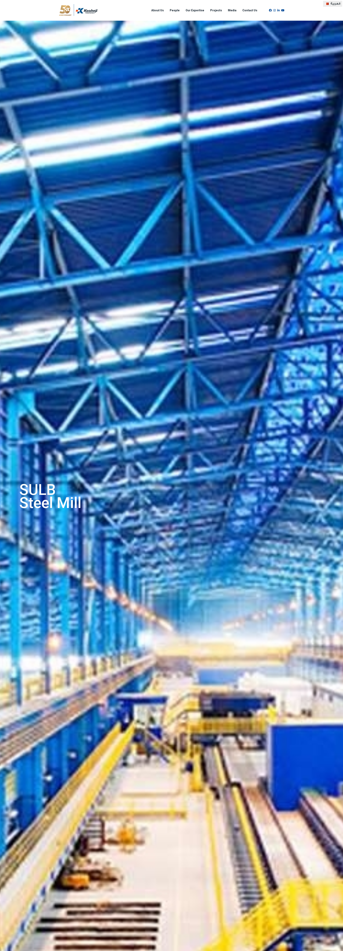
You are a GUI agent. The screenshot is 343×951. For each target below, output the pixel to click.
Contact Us (249, 10)
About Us (157, 10)
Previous (10, 496)
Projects (216, 10)
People (175, 10)
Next (333, 496)
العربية (335, 3)
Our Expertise (195, 10)
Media (232, 10)
